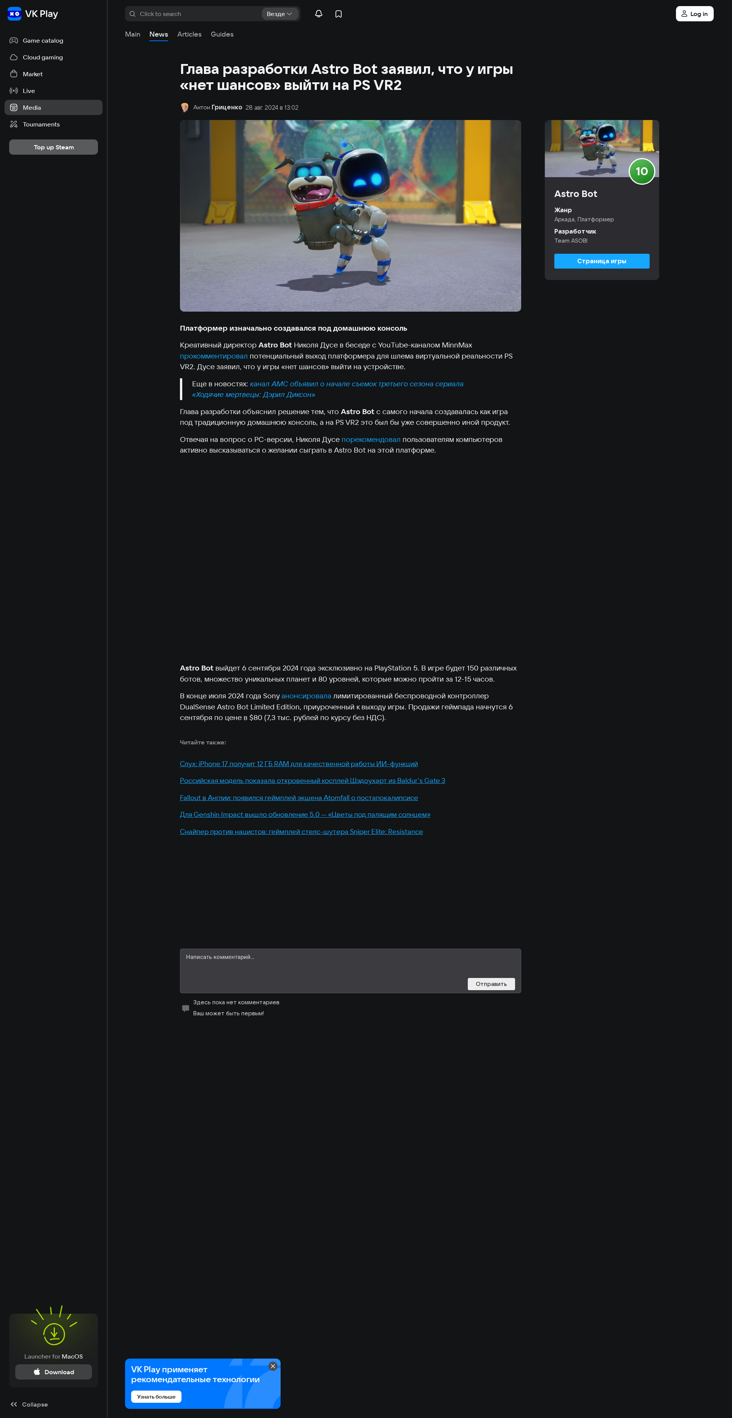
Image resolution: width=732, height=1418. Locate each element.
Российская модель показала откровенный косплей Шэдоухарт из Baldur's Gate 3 (312, 780)
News (158, 34)
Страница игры (601, 261)
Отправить (491, 983)
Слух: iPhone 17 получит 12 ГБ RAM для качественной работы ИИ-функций (299, 763)
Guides (222, 34)
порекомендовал (371, 439)
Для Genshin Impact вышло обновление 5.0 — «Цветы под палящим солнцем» (305, 814)
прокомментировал (214, 355)
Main (132, 34)
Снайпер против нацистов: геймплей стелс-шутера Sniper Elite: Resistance (301, 831)
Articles (189, 34)
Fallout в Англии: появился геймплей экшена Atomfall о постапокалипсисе (299, 797)
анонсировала (306, 695)
